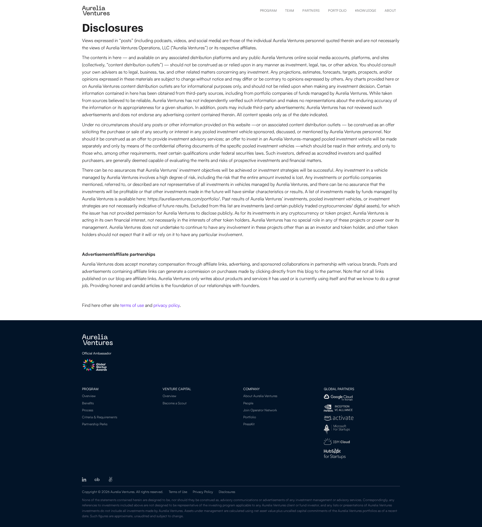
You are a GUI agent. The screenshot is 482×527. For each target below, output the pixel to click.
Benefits (88, 403)
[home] (96, 10)
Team (289, 10)
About (390, 10)
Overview (89, 396)
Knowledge (365, 10)
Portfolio (337, 10)
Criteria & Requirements (99, 417)
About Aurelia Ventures (260, 396)
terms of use (132, 305)
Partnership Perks (94, 424)
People (248, 403)
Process (87, 410)
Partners (311, 10)
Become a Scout (175, 403)
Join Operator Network (260, 410)
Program (268, 10)
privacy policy (166, 305)
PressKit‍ (249, 424)
